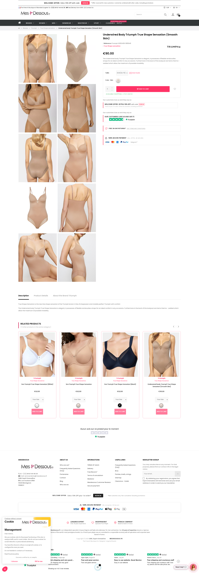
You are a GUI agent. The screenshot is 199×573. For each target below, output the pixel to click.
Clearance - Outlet (122, 481)
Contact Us (89, 7)
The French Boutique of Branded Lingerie (34, 7)
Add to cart (144, 89)
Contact (63, 478)
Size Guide (135, 73)
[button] (5, 569)
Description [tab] (23, 296)
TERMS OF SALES (93, 465)
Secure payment (93, 486)
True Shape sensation (112, 46)
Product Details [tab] (41, 296)
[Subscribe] (178, 474)
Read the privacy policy (12, 554)
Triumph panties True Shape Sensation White (82, 384)
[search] (165, 14)
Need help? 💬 (181, 567)
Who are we (64, 484)
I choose (14, 561)
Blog (61, 481)
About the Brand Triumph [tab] (65, 296)
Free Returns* (92, 472)
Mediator (90, 479)
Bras (116, 471)
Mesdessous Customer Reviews (99, 482)
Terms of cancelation (95, 475)
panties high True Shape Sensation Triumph (165, 384)
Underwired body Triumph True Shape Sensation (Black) (41, 385)
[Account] (173, 14)
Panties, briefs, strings (123, 474)
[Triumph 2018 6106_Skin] (118, 80)
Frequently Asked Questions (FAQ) (70, 470)
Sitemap (118, 478)
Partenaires (64, 474)
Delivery (90, 468)
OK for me (38, 561)
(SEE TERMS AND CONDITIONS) (136, 128)
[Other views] (16, 334)
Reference (107, 43)
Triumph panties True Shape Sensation (123, 384)
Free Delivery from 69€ (75, 7)
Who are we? (64, 465)
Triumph (41, 378)
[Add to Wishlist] (174, 89)
